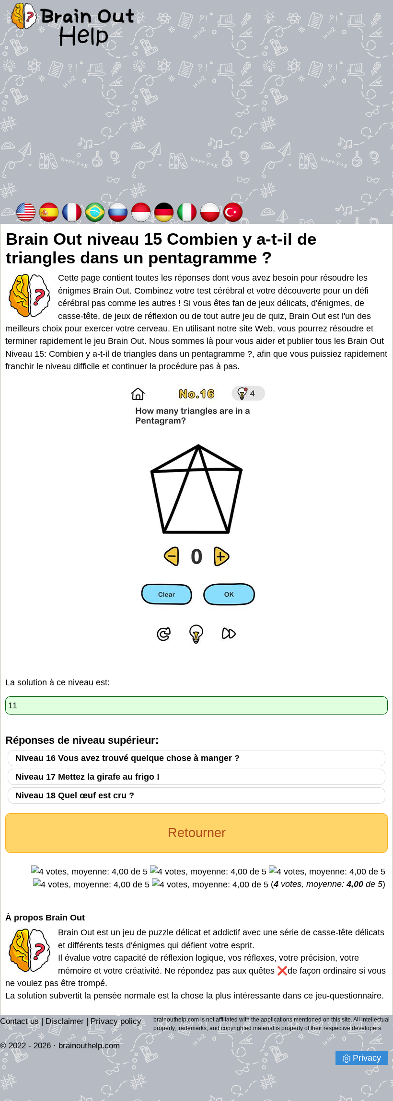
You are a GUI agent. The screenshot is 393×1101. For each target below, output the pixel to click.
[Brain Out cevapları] (232, 211)
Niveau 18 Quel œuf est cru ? (74, 795)
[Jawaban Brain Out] (140, 211)
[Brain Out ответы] (117, 211)
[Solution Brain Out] (71, 211)
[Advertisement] (196, 129)
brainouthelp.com (89, 1045)
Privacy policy (116, 1021)
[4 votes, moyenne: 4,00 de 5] (89, 871)
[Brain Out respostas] (94, 211)
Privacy (367, 1058)
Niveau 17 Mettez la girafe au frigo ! (87, 777)
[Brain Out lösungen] (163, 211)
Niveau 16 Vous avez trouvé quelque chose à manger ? (127, 758)
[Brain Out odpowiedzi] (209, 211)
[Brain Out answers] (25, 211)
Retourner (197, 833)
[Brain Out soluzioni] (186, 211)
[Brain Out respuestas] (48, 211)
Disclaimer (65, 1021)
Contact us (19, 1021)
